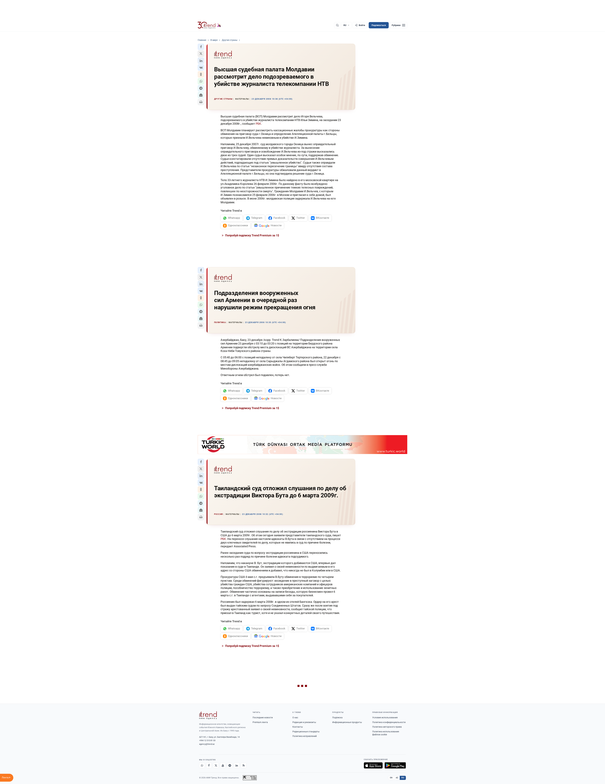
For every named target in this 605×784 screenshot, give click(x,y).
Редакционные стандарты (306, 731)
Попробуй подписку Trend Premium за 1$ (252, 235)
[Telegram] (230, 765)
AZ (397, 778)
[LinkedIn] (236, 765)
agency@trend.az (207, 744)
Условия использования (385, 717)
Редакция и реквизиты (304, 722)
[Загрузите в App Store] (373, 765)
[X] (216, 765)
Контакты (297, 727)
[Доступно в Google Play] (395, 765)
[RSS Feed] (243, 765)
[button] (201, 47)
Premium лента (260, 722)
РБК (258, 123)
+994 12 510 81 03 (207, 740)
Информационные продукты (347, 722)
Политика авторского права (387, 727)
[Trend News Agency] (208, 715)
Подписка (337, 717)
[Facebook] (209, 765)
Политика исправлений (304, 736)
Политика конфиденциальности (389, 722)
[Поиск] (337, 25)
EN (391, 778)
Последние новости (263, 717)
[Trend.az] (209, 25)
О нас (295, 717)
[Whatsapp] (202, 765)
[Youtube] (223, 765)
